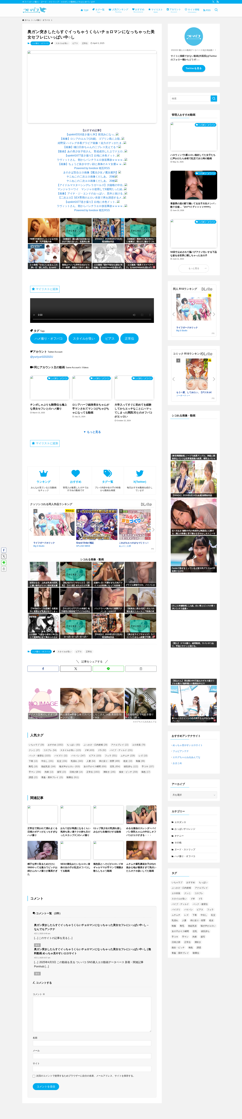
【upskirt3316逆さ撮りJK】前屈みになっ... (91, 134)
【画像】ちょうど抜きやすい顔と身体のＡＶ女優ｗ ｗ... (91, 164)
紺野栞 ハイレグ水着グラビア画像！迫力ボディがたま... (91, 143)
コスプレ (49, 750)
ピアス (75, 43)
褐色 (145, 772)
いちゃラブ (36, 745)
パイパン (78, 755)
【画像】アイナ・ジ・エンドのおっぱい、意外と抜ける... (91, 193)
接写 (61, 772)
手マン (35, 772)
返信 (37, 945)
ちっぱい (73, 745)
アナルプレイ (119, 745)
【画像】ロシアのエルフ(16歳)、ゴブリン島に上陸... (91, 138)
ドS (102, 750)
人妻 (91, 761)
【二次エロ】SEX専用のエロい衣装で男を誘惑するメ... (90, 197)
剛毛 (33, 766)
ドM (89, 750)
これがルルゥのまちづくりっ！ (134, 542)
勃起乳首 (48, 766)
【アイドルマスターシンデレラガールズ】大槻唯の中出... (91, 185)
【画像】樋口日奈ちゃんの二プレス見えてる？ (90, 147)
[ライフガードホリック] (54, 524)
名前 (35, 1037)
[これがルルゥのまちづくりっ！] (139, 525)
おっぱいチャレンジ (185, 829)
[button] (43, 669)
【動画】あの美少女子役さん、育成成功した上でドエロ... (91, 151)
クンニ (34, 750)
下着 (33, 761)
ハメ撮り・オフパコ (40, 43)
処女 (127, 761)
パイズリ (60, 755)
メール (36, 1050)
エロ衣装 (138, 745)
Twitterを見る (194, 68)
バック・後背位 (40, 755)
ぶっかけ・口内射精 (95, 745)
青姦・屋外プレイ (52, 777)
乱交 (62, 761)
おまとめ (177, 763)
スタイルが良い (62, 43)
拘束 (49, 772)
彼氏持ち (131, 766)
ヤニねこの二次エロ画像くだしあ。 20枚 (91, 176)
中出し (47, 761)
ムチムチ (128, 755)
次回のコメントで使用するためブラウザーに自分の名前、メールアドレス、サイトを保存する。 (85, 1075)
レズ (143, 755)
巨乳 (115, 766)
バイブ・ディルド (121, 750)
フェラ (111, 755)
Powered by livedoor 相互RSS (92, 168)
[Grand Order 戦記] (96, 525)
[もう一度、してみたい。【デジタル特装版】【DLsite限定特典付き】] (196, 375)
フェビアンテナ (181, 751)
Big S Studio (38, 545)
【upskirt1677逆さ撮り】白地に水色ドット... (91, 155)
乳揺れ (77, 761)
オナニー (179, 835)
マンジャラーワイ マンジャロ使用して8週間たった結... (90, 189)
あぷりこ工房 (125, 545)
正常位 (85, 43)
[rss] (217, 2)
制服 (140, 761)
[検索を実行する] (214, 98)
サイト (36, 1063)
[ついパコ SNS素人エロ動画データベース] (34, 10)
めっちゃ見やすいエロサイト (188, 745)
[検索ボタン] (216, 10)
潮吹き (109, 772)
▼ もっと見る (92, 432)
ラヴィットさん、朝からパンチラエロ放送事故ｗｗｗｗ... (91, 159)
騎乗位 (73, 777)
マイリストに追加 (46, 289)
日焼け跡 (76, 772)
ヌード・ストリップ (185, 849)
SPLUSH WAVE (83, 545)
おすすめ (55, 745)
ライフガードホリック (44, 542)
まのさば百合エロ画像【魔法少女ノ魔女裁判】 (90, 172)
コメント (39, 994)
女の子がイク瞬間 (95, 766)
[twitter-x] (213, 2)
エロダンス (180, 822)
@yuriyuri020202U (41, 356)
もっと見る (193, 268)
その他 (178, 842)
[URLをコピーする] (141, 669)
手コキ (148, 766)
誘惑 (33, 777)
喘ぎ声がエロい (69, 766)
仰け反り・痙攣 (109, 761)
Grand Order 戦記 (85, 542)
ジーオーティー (183, 395)
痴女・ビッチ (128, 772)
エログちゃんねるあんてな (186, 757)
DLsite (146, 504)
